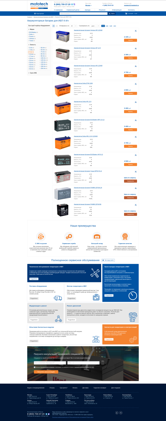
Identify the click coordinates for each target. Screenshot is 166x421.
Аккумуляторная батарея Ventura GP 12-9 (87, 48)
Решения (102, 10)
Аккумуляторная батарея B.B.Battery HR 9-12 (88, 154)
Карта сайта (90, 417)
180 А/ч (44, 66)
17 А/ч (32, 56)
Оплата (75, 388)
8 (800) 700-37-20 (62, 4)
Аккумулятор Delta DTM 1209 (83, 83)
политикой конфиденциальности (82, 367)
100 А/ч (44, 58)
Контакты (131, 10)
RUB (103, 26)
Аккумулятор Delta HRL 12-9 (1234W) (86, 136)
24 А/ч (32, 60)
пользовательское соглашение (47, 367)
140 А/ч (44, 62)
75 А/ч (43, 52)
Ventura (32, 38)
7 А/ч (32, 50)
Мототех (39, 5)
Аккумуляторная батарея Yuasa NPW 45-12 (88, 171)
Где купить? (63, 388)
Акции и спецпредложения (35, 388)
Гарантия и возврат (100, 388)
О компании (58, 10)
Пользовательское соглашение (78, 417)
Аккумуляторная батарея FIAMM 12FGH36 (87, 204)
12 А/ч (32, 54)
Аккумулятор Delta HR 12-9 (82, 101)
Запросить (130, 181)
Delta (31, 34)
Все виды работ (109, 260)
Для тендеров (115, 388)
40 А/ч (32, 64)
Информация (117, 10)
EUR (111, 26)
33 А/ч (32, 62)
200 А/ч (44, 68)
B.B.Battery (33, 32)
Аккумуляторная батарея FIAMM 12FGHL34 (88, 187)
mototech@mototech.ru (131, 5)
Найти (113, 13)
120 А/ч (44, 60)
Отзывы (52, 388)
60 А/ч (43, 47)
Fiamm (32, 36)
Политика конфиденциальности (60, 417)
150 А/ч (44, 64)
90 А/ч (43, 56)
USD (107, 26)
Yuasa (32, 40)
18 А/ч (32, 58)
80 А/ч (43, 54)
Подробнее (34, 279)
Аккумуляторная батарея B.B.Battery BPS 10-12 (89, 119)
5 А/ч (31, 47)
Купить (130, 40)
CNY (115, 26)
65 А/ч (44, 50)
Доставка (85, 388)
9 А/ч (31, 52)
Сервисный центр (72, 10)
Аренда (87, 10)
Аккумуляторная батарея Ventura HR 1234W (88, 65)
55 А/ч (32, 69)
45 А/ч (32, 67)
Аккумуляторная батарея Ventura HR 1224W (88, 30)
